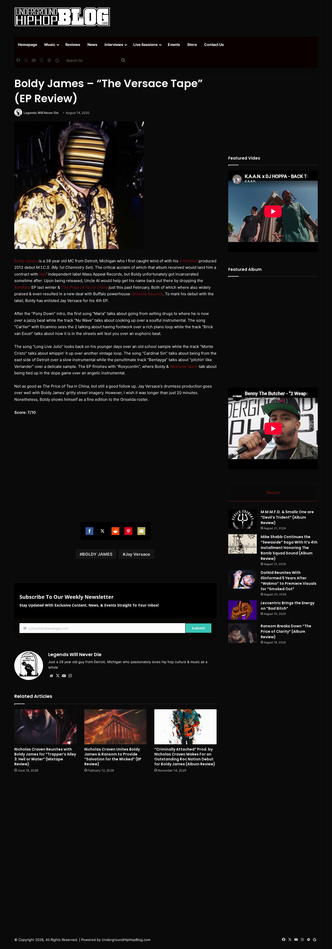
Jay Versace (137, 554)
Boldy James (26, 260)
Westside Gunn (184, 366)
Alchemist (188, 260)
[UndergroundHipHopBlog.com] (62, 16)
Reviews (72, 44)
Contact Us (214, 44)
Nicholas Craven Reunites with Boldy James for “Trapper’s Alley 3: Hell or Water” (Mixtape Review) (45, 757)
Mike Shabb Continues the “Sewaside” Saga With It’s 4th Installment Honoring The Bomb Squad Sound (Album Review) (289, 547)
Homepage (27, 44)
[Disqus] (115, 851)
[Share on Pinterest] (128, 531)
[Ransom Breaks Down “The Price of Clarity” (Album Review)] (242, 633)
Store (192, 44)
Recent (273, 492)
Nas (42, 274)
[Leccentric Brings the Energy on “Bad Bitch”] (242, 610)
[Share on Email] (141, 531)
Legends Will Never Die (41, 113)
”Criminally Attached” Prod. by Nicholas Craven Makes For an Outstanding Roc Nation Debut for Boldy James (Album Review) (184, 757)
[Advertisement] (217, 17)
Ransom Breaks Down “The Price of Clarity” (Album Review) (286, 631)
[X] (57, 676)
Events (174, 44)
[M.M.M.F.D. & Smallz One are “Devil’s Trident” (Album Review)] (242, 519)
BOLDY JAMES (97, 554)
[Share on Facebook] (89, 531)
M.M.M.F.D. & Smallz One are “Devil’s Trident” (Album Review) (287, 517)
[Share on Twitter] (102, 531)
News (92, 44)
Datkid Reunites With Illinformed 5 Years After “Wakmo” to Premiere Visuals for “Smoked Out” (288, 581)
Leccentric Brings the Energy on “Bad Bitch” (287, 605)
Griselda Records (147, 293)
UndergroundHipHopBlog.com (126, 940)
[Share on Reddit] (115, 531)
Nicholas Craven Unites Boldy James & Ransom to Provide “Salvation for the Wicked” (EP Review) (112, 757)
